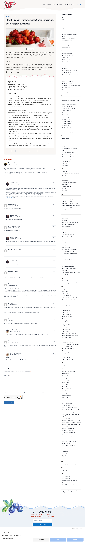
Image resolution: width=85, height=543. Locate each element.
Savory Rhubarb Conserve (68, 405)
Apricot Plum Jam (66, 47)
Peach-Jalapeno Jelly (66, 316)
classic (18, 151)
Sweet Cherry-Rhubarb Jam (68, 445)
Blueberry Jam (65, 77)
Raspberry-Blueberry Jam (68, 375)
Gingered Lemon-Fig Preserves (69, 178)
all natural (8, 151)
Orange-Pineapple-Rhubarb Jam (69, 299)
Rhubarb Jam (65, 384)
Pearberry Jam (65, 331)
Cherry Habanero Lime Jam (68, 108)
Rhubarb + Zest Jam (66, 382)
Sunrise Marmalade (66, 443)
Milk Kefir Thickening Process (69, 268)
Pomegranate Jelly (66, 357)
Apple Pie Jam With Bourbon (68, 38)
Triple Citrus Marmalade (68, 458)
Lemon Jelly (65, 245)
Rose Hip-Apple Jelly (66, 395)
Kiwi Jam (64, 232)
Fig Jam (64, 144)
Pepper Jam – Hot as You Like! (69, 333)
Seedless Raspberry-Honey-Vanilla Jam (71, 409)
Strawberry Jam (9, 197)
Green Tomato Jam (66, 184)
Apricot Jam (65, 42)
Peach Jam (64, 308)
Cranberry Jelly (65, 125)
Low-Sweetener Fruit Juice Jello (69, 253)
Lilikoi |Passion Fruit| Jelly (68, 251)
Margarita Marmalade (67, 261)
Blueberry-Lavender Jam (68, 87)
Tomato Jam (65, 451)
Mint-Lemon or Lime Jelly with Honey (71, 272)
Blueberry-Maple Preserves (68, 89)
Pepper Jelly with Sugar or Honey (70, 337)
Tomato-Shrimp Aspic (67, 453)
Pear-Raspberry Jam (66, 327)
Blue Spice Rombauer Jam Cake (69, 70)
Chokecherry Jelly (66, 117)
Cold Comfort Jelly (66, 119)
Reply (54, 162)
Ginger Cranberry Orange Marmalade (71, 173)
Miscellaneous (64, 28)
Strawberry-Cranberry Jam (68, 432)
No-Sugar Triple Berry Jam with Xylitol (71, 283)
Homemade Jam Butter (67, 201)
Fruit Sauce (64, 163)
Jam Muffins (65, 218)
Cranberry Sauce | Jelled (67, 127)
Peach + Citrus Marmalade (68, 305)
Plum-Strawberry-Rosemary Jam (70, 355)
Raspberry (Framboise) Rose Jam (69, 371)
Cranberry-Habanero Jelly (68, 130)
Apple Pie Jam (65, 36)
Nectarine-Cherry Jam (67, 280)
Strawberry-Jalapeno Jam (68, 434)
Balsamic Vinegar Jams (67, 55)
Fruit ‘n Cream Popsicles (67, 159)
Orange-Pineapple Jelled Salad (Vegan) (71, 297)
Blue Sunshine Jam (66, 72)
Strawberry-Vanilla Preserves (69, 441)
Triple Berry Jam (66, 455)
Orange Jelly (65, 293)
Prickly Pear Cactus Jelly (68, 359)
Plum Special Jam (66, 352)
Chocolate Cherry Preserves (68, 114)
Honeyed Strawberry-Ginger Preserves (71, 205)
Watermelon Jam (66, 476)
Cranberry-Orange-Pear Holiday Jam (70, 132)
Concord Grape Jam (66, 123)
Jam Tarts (64, 220)
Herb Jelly (64, 197)
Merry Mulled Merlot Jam (68, 264)
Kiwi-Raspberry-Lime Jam (68, 234)
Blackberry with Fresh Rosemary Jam (71, 66)
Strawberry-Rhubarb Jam (68, 439)
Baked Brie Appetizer (67, 53)
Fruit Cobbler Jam (66, 161)
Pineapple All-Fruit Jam (67, 342)
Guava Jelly (64, 191)
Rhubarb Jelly (65, 386)
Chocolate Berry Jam (67, 112)
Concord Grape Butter (67, 121)
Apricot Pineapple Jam (67, 45)
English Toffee (65, 138)
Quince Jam (64, 365)
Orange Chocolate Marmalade (69, 289)
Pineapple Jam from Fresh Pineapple (70, 344)
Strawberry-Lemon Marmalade (69, 437)
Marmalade (64, 21)
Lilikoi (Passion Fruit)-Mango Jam (70, 249)
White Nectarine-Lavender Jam (69, 480)
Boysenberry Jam (66, 92)
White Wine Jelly (66, 482)
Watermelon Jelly (66, 478)
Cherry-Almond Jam (67, 110)
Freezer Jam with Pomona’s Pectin (70, 154)
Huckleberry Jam (66, 210)
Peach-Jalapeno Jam (66, 314)
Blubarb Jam (65, 68)
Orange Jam (65, 291)
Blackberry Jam (65, 61)
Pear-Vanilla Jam (66, 329)
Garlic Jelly (64, 171)
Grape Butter (65, 180)
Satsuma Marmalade (67, 403)
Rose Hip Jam (65, 393)
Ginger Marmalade (66, 175)
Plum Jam (64, 350)
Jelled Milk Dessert (66, 226)
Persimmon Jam (66, 340)
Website (42, 392)
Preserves (63, 26)
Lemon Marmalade (66, 247)
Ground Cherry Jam (66, 186)
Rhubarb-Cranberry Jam (68, 388)
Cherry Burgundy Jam (67, 106)
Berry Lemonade (66, 59)
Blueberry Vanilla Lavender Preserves (71, 85)
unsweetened (34, 151)
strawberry (27, 151)
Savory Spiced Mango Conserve (69, 407)
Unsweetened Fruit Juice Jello (69, 464)
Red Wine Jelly (65, 380)
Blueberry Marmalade (67, 83)
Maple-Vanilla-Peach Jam (68, 259)
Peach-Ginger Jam (66, 312)
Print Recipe (30, 49)
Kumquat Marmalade (67, 236)
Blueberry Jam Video (67, 79)
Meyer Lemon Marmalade (68, 266)
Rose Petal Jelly (65, 397)
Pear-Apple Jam (65, 321)
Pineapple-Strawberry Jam (68, 348)
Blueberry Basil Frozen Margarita (70, 74)
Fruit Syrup (65, 165)
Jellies (62, 19)
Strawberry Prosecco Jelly (68, 428)
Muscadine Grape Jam (67, 274)
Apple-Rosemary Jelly (67, 40)
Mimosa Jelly (65, 270)
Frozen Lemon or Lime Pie (68, 156)
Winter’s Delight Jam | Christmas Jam (71, 484)
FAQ (54, 4)
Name (6, 392)
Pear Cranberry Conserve (68, 318)
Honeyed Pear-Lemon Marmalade (70, 203)
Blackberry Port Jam (67, 64)
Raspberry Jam (65, 373)
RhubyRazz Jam (65, 390)
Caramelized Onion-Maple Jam (69, 98)
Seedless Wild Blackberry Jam (69, 412)
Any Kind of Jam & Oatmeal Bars (69, 34)
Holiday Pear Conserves (67, 199)
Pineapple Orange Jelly (67, 346)
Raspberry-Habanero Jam (68, 378)
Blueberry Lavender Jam (67, 81)
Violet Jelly (64, 470)
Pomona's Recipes (12, 16)
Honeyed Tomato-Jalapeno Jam (69, 207)
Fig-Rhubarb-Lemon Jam (68, 152)
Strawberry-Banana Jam (68, 430)
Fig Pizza (64, 146)
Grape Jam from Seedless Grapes (69, 182)
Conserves (63, 23)
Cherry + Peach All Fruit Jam (69, 104)
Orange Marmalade (66, 295)
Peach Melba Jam (66, 310)
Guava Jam (64, 188)
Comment (7, 375)
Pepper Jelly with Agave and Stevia (70, 335)
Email (24, 392)
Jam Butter (64, 216)
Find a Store (67, 4)
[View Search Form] (81, 5)
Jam (7, 16)
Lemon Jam (64, 242)
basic (13, 151)
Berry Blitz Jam (65, 57)
